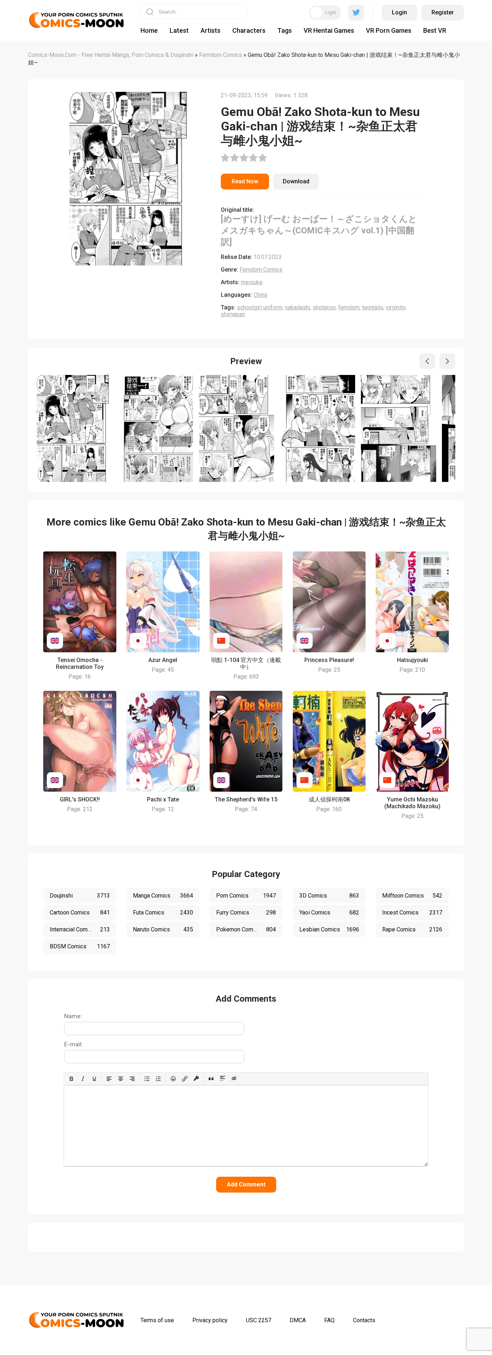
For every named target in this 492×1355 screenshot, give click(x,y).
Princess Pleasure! (329, 660)
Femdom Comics (261, 269)
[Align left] (109, 1078)
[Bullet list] (147, 1078)
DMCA (298, 1320)
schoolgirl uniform (259, 307)
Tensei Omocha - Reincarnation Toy (80, 663)
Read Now (245, 181)
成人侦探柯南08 (329, 799)
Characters (248, 30)
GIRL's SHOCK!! (80, 799)
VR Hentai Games (329, 30)
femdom (348, 307)
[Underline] (94, 1078)
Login (399, 12)
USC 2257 (258, 1320)
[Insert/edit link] (185, 1078)
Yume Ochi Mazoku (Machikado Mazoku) (412, 803)
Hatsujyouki (412, 660)
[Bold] (71, 1078)
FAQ (329, 1320)
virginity (395, 307)
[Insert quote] (211, 1078)
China (260, 294)
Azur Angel (162, 660)
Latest (179, 30)
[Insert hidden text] (234, 1078)
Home (149, 30)
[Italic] (83, 1078)
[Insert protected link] (196, 1078)
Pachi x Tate (163, 799)
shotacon (324, 307)
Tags (284, 30)
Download (296, 181)
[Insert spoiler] (223, 1078)
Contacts (364, 1320)
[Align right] (132, 1078)
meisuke (252, 282)
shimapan (233, 314)
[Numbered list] (158, 1078)
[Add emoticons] (173, 1078)
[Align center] (121, 1078)
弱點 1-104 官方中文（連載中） (246, 663)
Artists (210, 30)
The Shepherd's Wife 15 (246, 799)
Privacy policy (210, 1320)
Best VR (434, 30)
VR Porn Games (388, 30)
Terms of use (157, 1320)
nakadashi (297, 307)
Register (442, 12)
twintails (372, 307)
